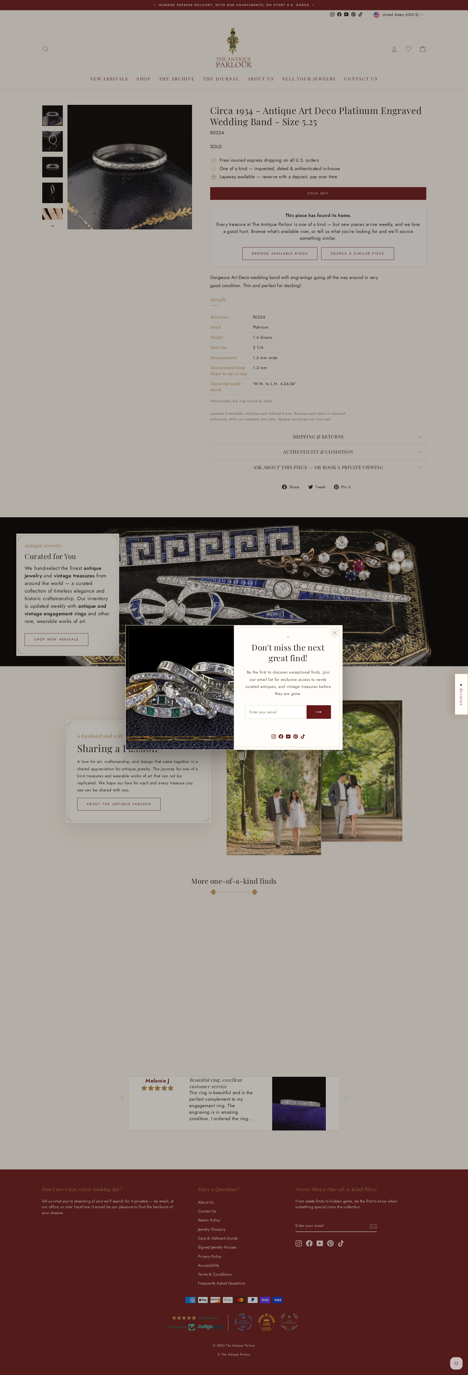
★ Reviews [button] (461, 694)
